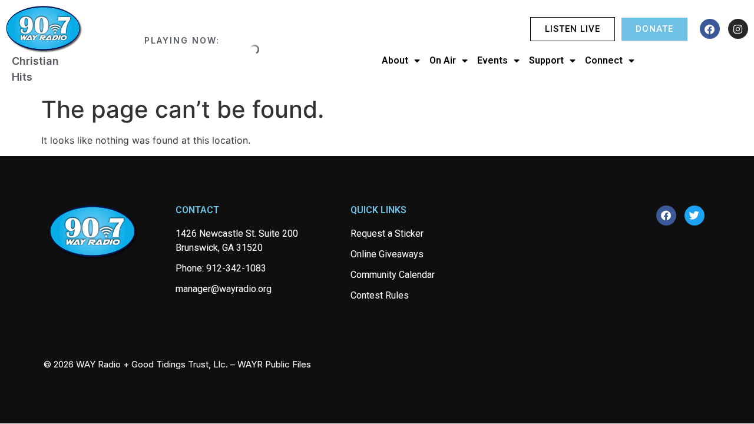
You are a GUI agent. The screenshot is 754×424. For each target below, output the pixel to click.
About (395, 60)
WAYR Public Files (274, 364)
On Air (442, 60)
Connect (604, 60)
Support (546, 60)
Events (492, 60)
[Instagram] (738, 29)
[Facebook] (710, 29)
